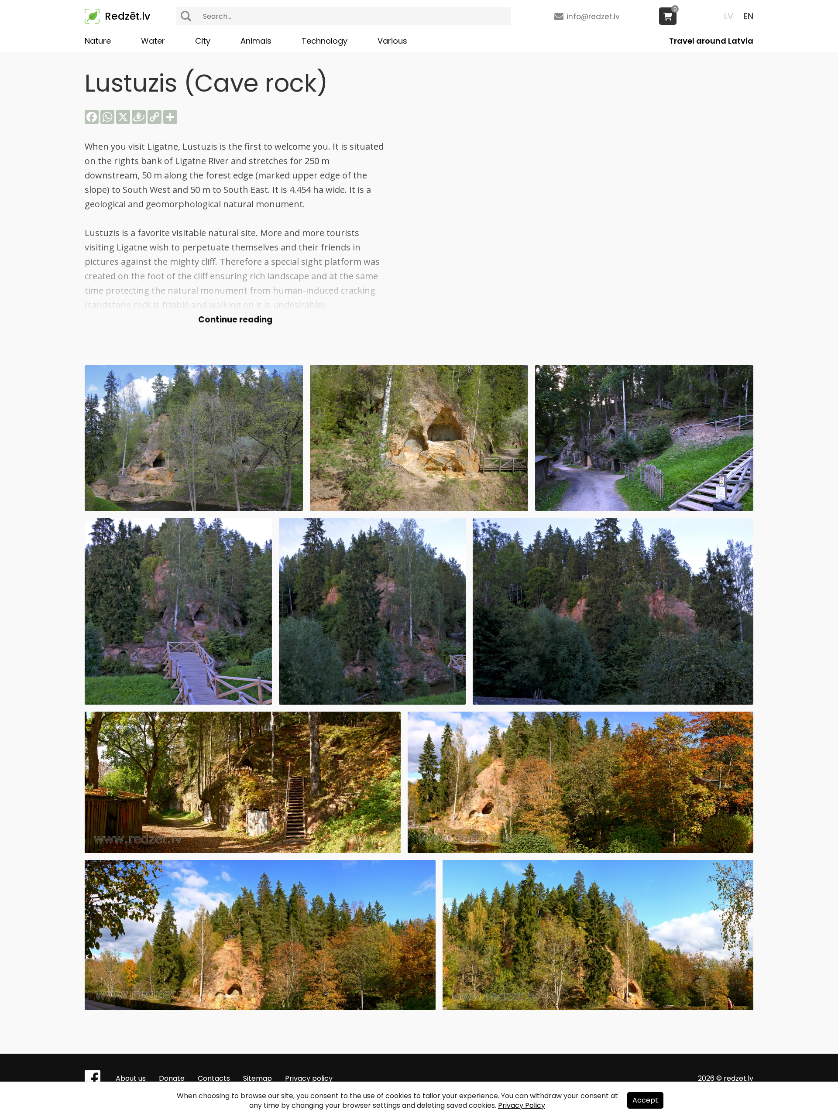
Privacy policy (309, 1078)
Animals (255, 40)
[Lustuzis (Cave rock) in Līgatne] (194, 508)
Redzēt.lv (127, 16)
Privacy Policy (521, 1105)
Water (153, 40)
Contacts (214, 1078)
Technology (324, 40)
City (202, 40)
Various (392, 40)
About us (131, 1078)
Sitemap (257, 1078)
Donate (172, 1078)
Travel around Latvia (711, 40)
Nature (98, 40)
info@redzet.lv (593, 16)
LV (728, 16)
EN (748, 16)
